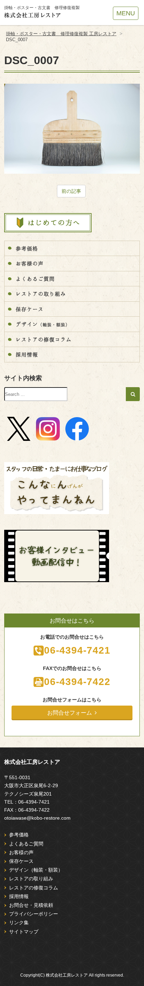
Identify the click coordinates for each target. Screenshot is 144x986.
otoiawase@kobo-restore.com (37, 818)
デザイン (43, 324)
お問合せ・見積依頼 (31, 905)
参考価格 (27, 248)
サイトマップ (23, 931)
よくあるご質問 (35, 278)
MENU (125, 13)
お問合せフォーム (69, 713)
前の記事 (71, 191)
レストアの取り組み (41, 293)
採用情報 (27, 354)
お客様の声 (30, 263)
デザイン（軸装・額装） (36, 870)
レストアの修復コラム (44, 339)
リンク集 (19, 922)
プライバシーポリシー (33, 914)
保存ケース (30, 309)
